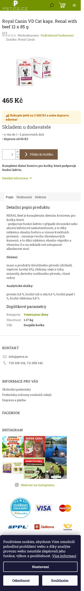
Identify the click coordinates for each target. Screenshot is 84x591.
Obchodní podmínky (16, 389)
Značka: (20, 39)
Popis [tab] (10, 197)
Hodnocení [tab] (24, 197)
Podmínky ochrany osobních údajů (27, 395)
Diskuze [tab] (40, 197)
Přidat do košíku (41, 154)
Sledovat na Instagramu (38, 485)
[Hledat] (51, 5)
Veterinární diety (36, 314)
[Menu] (74, 5)
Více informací (64, 555)
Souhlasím (59, 580)
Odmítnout (21, 580)
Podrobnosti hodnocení (57, 35)
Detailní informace (15, 178)
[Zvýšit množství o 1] (17, 151)
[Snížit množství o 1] (17, 156)
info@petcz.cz (18, 356)
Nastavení (40, 566)
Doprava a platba (14, 400)
